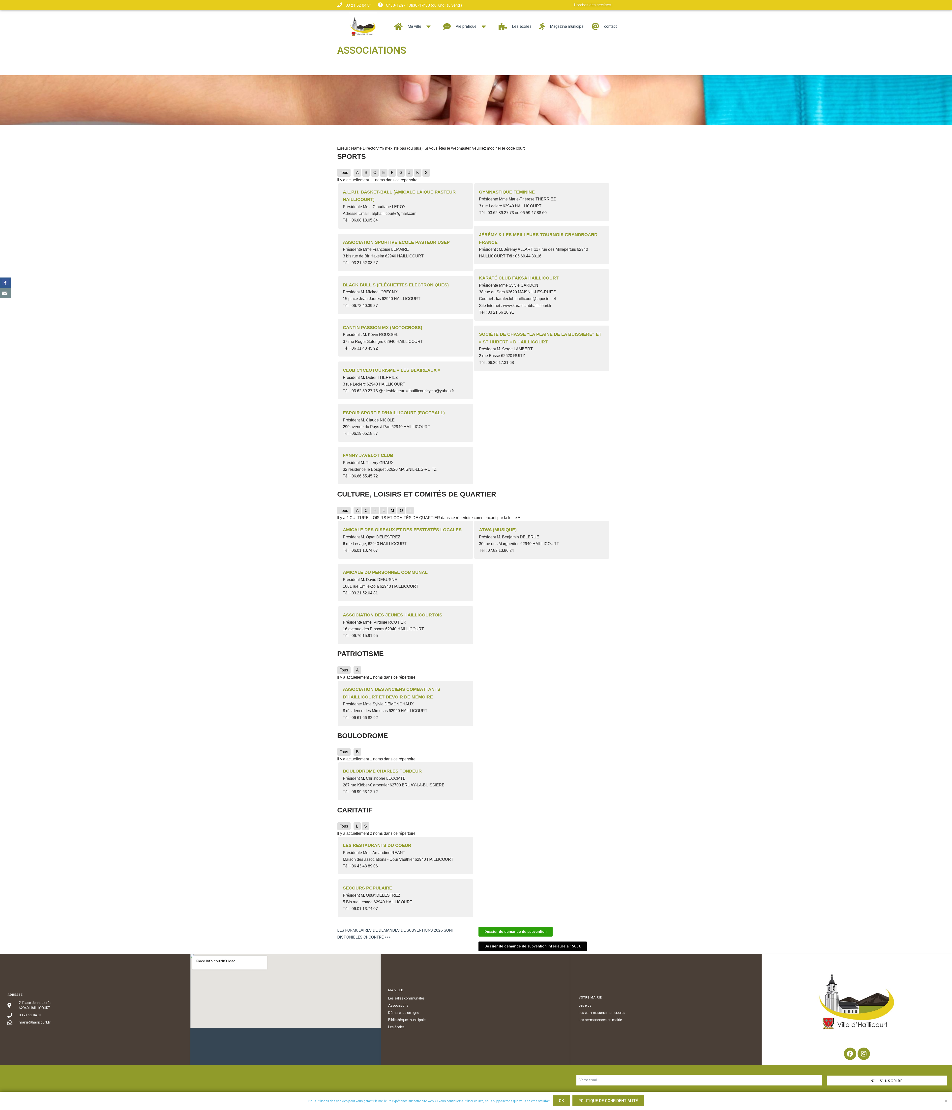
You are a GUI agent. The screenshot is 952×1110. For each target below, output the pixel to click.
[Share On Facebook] (5, 283)
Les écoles (522, 26)
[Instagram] (864, 1054)
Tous (344, 172)
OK (561, 1100)
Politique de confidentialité (608, 1100)
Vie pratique (466, 26)
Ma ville (414, 26)
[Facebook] (850, 1054)
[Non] (945, 1100)
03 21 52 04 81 (359, 5)
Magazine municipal (567, 26)
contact (610, 26)
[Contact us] (5, 293)
